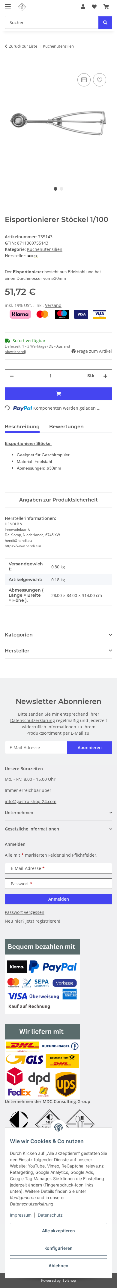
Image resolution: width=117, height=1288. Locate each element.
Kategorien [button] (19, 635)
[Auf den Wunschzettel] (99, 79)
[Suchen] (105, 22)
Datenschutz (50, 1215)
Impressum (21, 1215)
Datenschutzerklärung (32, 720)
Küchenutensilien (44, 249)
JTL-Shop (69, 1280)
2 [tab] (61, 189)
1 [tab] (55, 189)
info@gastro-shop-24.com (30, 801)
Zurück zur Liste (23, 46)
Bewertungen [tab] (66, 427)
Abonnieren (90, 747)
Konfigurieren (58, 1248)
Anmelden (58, 899)
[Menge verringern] (11, 376)
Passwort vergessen (24, 912)
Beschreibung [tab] (22, 427)
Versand (53, 305)
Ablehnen (58, 1265)
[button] (83, 7)
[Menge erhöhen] (105, 376)
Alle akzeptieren (58, 1230)
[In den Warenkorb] (9, 65)
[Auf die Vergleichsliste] (84, 79)
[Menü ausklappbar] (8, 4)
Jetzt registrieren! (43, 921)
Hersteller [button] (17, 651)
